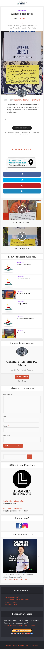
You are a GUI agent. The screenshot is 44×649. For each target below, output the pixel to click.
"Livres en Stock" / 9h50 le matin (15, 579)
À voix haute (21, 333)
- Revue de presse (10, 602)
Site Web (6, 436)
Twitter (15, 645)
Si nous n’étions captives (25, 318)
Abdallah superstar (23, 293)
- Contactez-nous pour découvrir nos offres (19, 625)
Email (6, 426)
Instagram (35, 645)
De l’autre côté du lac (24, 264)
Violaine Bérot (25, 18)
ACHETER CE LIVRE (22, 149)
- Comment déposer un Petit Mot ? (16, 599)
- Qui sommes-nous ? (11, 597)
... (22, 23)
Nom (5, 416)
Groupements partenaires (12, 508)
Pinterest (21, 645)
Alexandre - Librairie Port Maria (24, 28)
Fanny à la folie (22, 304)
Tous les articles (22, 377)
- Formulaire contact (10, 604)
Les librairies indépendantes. (13, 501)
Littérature (22, 11)
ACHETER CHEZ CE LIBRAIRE (22, 128)
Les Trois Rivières (23, 279)
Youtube (28, 645)
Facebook (8, 645)
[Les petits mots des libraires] (22, 3)
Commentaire (8, 394)
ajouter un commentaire (28, 25)
